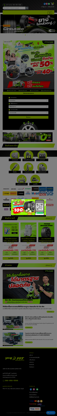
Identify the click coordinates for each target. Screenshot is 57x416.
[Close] (45, 200)
